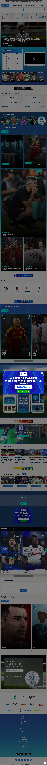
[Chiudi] (42, 373)
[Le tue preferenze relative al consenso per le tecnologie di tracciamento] (45, 763)
